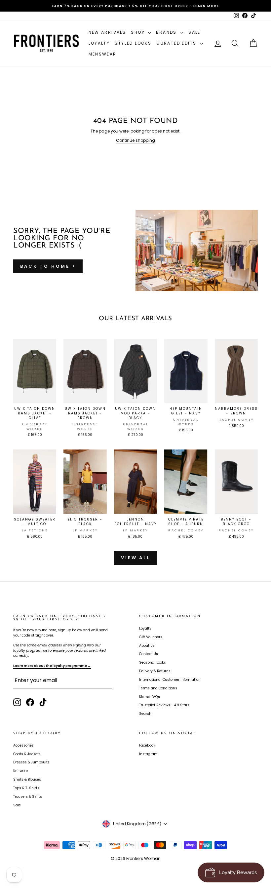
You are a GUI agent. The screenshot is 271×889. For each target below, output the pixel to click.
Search (145, 713)
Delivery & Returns (155, 671)
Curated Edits (177, 43)
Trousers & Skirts (27, 796)
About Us (147, 645)
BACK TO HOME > (48, 266)
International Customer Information (170, 679)
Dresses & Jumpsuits (31, 762)
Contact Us (148, 653)
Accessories (23, 745)
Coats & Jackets (27, 754)
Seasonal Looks (152, 662)
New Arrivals (107, 32)
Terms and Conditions (158, 688)
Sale (194, 32)
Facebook (147, 745)
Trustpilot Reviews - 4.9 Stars (164, 705)
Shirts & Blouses (27, 779)
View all (135, 558)
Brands (167, 32)
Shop (138, 32)
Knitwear (20, 770)
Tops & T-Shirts (26, 788)
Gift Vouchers (150, 637)
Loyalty (99, 43)
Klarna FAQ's (149, 696)
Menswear (103, 54)
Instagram (148, 754)
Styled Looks (133, 43)
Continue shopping (135, 140)
